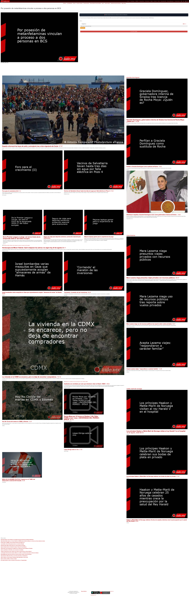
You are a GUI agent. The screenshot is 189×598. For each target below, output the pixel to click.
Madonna (64, 3)
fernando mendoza (79, 3)
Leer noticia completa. (133, 31)
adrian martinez (107, 3)
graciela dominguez (132, 77)
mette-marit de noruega (134, 389)
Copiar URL (83, 27)
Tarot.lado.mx (111, 591)
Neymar (74, 3)
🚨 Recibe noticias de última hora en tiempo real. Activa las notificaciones (115, 14)
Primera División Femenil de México (95, 3)
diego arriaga (124, 3)
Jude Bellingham (69, 3)
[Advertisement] (31, 203)
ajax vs (103, 3)
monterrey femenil (86, 3)
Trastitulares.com (93, 595)
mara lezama (130, 235)
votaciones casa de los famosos (116, 3)
